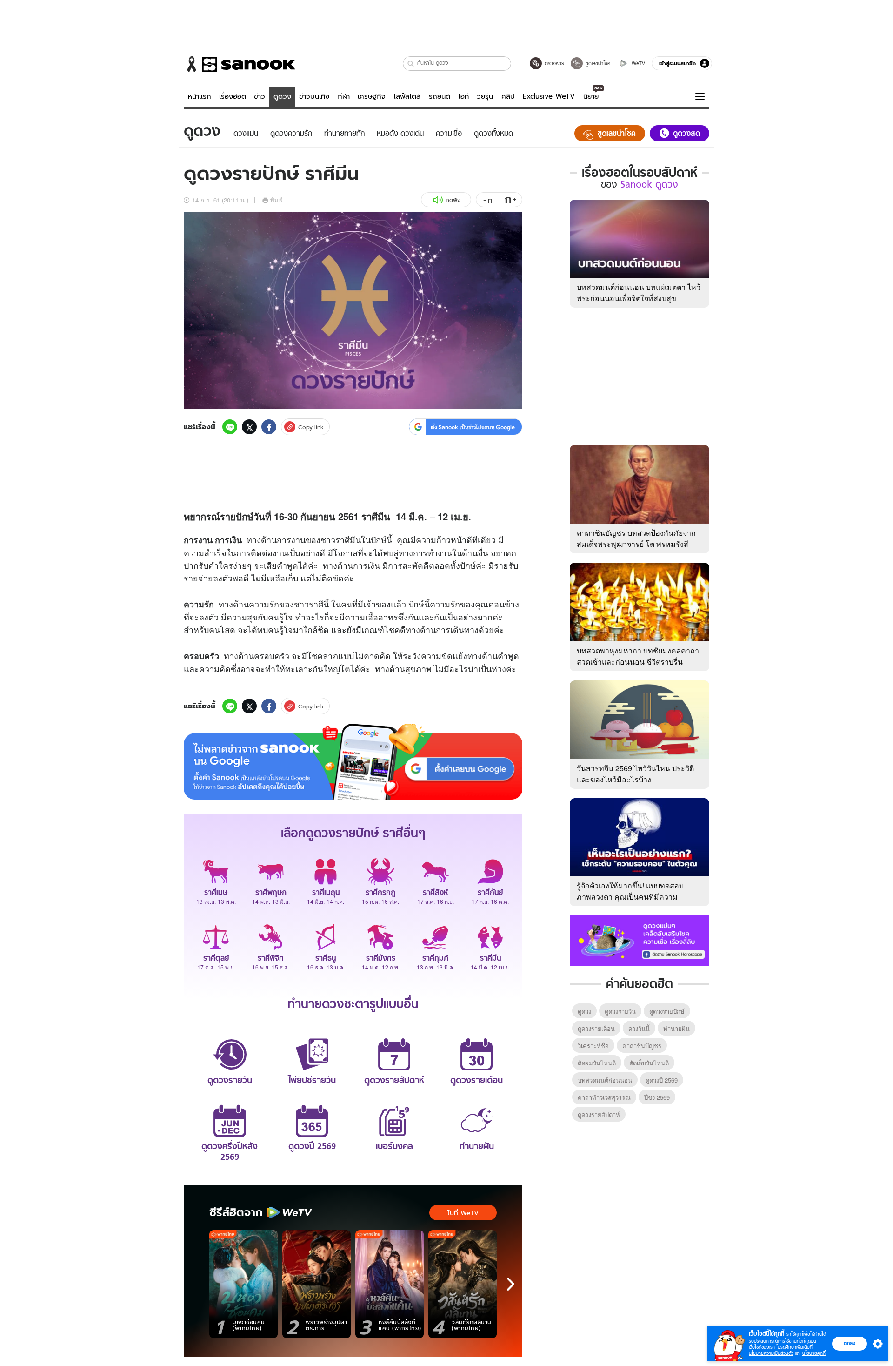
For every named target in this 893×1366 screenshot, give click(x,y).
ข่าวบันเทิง (314, 96)
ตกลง (849, 1343)
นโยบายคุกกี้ (814, 1353)
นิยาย (591, 96)
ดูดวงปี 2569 (662, 1080)
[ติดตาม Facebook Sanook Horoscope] (639, 939)
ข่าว (259, 96)
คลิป (508, 96)
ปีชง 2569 (657, 1097)
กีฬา (344, 96)
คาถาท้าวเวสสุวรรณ (604, 1097)
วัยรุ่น (485, 96)
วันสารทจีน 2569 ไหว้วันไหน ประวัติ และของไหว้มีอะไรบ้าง (635, 774)
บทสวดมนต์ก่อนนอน (605, 1080)
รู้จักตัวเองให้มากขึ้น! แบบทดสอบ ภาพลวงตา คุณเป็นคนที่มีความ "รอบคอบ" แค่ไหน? (630, 896)
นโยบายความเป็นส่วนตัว (771, 1353)
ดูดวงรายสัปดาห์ (599, 1114)
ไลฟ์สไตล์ (406, 96)
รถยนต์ (439, 96)
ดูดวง (282, 96)
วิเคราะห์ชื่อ (593, 1045)
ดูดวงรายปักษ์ (667, 1011)
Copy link (311, 427)
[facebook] (268, 426)
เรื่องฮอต (232, 96)
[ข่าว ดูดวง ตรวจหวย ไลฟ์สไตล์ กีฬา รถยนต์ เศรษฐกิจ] (239, 64)
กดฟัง (453, 200)
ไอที (463, 96)
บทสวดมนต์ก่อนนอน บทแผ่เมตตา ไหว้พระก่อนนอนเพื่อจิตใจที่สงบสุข (638, 292)
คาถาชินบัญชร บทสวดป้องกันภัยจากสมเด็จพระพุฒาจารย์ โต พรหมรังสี (636, 538)
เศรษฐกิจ (372, 96)
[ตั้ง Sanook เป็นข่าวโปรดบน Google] (353, 762)
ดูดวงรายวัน (620, 1011)
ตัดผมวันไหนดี (597, 1062)
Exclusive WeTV (549, 96)
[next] (510, 1284)
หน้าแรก (199, 96)
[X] (249, 426)
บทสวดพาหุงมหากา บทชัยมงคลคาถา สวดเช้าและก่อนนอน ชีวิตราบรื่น (638, 656)
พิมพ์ (276, 199)
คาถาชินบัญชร (641, 1045)
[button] (411, 63)
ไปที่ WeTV (463, 1213)
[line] (229, 426)
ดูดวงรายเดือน (596, 1028)
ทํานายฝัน (676, 1028)
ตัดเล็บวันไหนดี (649, 1062)
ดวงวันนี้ (639, 1028)
